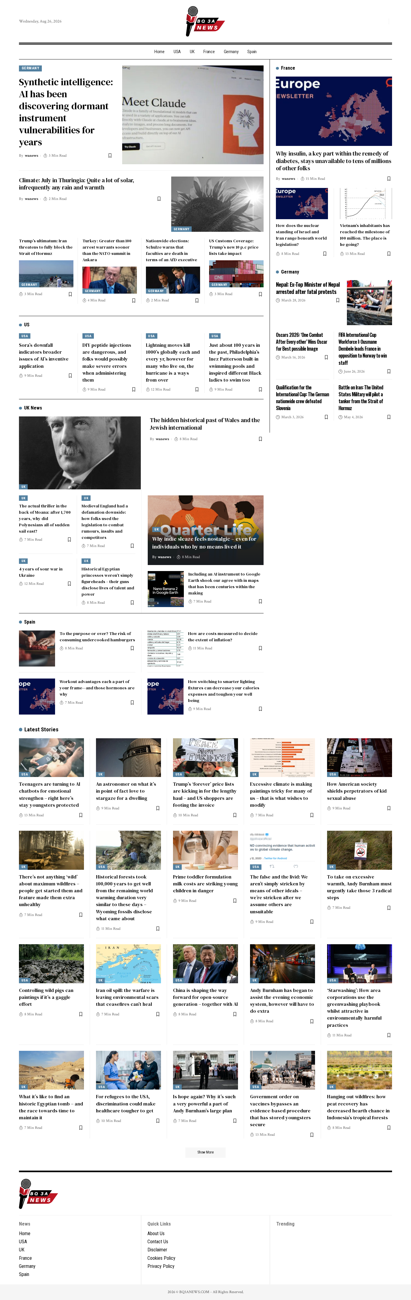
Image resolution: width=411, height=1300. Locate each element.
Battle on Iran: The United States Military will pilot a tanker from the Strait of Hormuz (360, 397)
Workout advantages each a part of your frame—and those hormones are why (97, 688)
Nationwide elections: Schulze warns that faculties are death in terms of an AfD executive (171, 250)
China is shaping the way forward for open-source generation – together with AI (205, 997)
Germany (30, 68)
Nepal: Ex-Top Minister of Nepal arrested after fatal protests (308, 287)
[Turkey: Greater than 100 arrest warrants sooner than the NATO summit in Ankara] (109, 280)
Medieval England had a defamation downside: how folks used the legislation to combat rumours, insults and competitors (105, 521)
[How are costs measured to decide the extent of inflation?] (165, 648)
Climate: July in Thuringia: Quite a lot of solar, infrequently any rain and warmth (76, 184)
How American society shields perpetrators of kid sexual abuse (357, 791)
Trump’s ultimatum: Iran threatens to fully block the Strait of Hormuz (46, 247)
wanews (31, 155)
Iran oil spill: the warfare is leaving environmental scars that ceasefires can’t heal (127, 997)
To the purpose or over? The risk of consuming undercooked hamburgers (97, 636)
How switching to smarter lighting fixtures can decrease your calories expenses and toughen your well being (223, 691)
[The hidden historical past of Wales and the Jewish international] (80, 452)
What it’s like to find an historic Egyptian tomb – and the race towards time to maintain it (51, 1107)
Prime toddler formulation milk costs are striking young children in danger (205, 883)
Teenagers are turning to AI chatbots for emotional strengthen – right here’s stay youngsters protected (49, 794)
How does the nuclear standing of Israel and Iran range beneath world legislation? (301, 234)
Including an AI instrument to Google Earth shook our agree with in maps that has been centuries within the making (224, 583)
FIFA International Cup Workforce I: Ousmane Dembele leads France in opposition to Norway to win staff (362, 348)
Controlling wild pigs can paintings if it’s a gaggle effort (46, 997)
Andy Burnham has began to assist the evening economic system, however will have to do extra (282, 1000)
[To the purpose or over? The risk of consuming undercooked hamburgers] (37, 648)
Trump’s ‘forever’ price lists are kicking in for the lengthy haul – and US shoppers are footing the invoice (205, 794)
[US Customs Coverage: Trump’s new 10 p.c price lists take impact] (236, 273)
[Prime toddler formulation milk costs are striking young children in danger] (205, 850)
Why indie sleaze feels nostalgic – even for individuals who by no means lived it (204, 542)
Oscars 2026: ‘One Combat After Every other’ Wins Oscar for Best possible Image (301, 341)
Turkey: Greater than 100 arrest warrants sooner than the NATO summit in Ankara (106, 250)
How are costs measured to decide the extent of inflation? (223, 636)
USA (24, 336)
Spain (29, 622)
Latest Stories (41, 729)
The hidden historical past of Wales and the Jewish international (205, 423)
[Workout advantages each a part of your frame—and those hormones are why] (37, 697)
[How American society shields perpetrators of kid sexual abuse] (359, 757)
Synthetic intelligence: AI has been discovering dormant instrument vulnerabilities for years (66, 112)
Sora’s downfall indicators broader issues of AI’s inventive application (44, 355)
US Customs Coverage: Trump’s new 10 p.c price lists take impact (233, 247)
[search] (383, 21)
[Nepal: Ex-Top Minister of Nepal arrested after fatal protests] (369, 302)
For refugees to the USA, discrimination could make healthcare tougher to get (126, 1103)
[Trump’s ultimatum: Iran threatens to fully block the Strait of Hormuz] (46, 273)
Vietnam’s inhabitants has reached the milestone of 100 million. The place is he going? (365, 234)
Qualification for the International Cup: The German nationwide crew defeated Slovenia (302, 397)
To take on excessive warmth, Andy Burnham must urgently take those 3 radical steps (359, 887)
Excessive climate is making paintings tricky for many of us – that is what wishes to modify (281, 794)
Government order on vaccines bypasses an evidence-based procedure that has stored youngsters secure (280, 1110)
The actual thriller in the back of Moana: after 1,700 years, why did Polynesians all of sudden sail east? (45, 518)
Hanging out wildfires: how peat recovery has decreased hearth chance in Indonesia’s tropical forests (358, 1107)
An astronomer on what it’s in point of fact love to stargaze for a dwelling (126, 791)
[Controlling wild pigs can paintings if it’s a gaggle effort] (51, 963)
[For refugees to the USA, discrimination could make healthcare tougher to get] (128, 1070)
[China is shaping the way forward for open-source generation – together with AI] (205, 963)
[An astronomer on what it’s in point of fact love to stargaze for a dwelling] (128, 757)
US (26, 325)
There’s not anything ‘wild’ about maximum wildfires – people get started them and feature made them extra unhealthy (50, 890)
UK (23, 487)
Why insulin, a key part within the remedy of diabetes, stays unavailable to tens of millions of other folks (333, 160)
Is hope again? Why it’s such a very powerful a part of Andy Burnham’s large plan (204, 1103)
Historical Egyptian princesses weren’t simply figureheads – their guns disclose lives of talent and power (108, 581)
